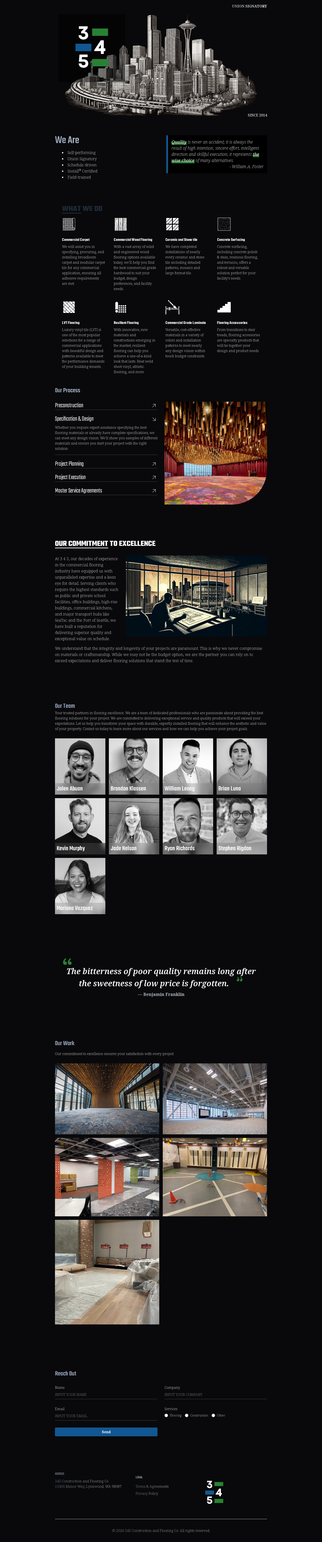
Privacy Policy (147, 1493)
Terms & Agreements (152, 1486)
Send (106, 1431)
